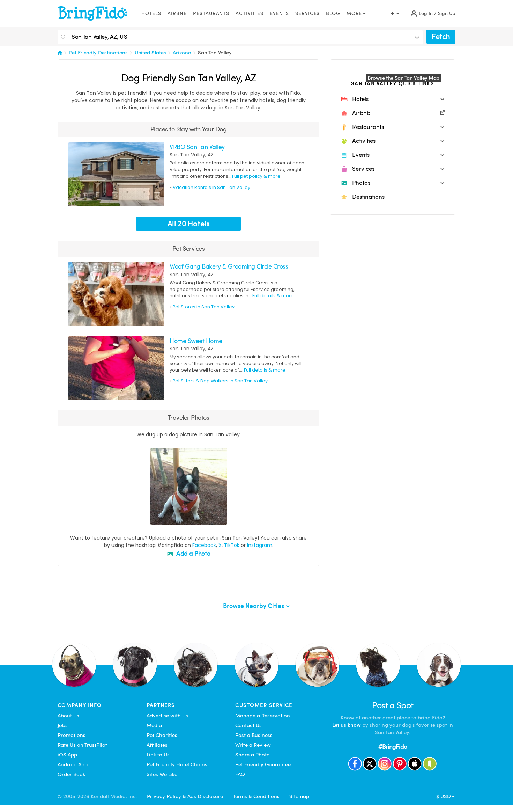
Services (307, 13)
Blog (333, 13)
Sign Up (446, 13)
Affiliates (157, 744)
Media (154, 725)
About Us (68, 715)
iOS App (67, 754)
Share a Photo (252, 754)
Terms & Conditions (256, 796)
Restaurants (211, 13)
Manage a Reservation (262, 715)
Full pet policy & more (256, 176)
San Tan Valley (215, 52)
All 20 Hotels (189, 223)
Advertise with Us (167, 715)
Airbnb (177, 13)
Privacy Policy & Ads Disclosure (185, 796)
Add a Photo (192, 553)
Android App (73, 764)
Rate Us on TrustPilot (82, 744)
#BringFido (392, 746)
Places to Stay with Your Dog (188, 129)
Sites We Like (162, 774)
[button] (393, 99)
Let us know (346, 725)
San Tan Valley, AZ (192, 154)
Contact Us (248, 725)
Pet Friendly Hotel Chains (177, 764)
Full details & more (273, 296)
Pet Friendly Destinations (98, 52)
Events (279, 13)
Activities (249, 13)
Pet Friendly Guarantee (263, 764)
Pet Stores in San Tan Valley (204, 307)
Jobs (63, 725)
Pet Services (188, 248)
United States (150, 52)
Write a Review (253, 744)
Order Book (71, 774)
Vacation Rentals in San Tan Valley (211, 187)
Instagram (259, 545)
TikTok (231, 545)
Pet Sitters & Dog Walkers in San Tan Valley (220, 381)
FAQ (240, 774)
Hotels (151, 13)
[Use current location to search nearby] (417, 37)
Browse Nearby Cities (254, 606)
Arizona (182, 52)
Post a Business (254, 735)
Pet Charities (162, 735)
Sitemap (299, 796)
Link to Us (158, 754)
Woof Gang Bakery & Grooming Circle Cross (229, 266)
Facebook (204, 545)
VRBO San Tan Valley (197, 147)
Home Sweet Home (196, 341)
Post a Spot (393, 705)
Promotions (72, 735)
